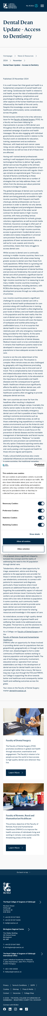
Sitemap (16, 989)
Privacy (6, 985)
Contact (6, 993)
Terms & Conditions (19, 985)
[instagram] (15, 1009)
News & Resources (25, 56)
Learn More (14, 772)
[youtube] (21, 1009)
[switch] (41, 510)
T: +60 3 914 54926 (10, 969)
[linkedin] (10, 1009)
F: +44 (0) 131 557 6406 (12, 920)
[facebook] (4, 1009)
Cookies (6, 989)
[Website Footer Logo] (23, 888)
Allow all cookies (23, 541)
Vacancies (16, 993)
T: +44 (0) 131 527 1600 (11, 917)
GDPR (32, 985)
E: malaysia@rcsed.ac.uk (12, 972)
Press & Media (28, 989)
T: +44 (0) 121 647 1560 (11, 944)
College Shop (29, 993)
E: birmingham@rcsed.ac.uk (13, 947)
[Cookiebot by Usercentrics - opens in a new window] (34, 465)
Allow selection (23, 549)
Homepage (7, 56)
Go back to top (22, 872)
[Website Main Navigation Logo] (10, 5)
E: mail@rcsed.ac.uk (10, 923)
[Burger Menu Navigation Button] (42, 6)
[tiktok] (26, 1009)
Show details (35, 534)
